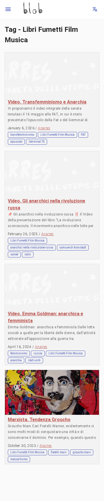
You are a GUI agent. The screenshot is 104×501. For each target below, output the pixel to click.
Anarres (44, 128)
